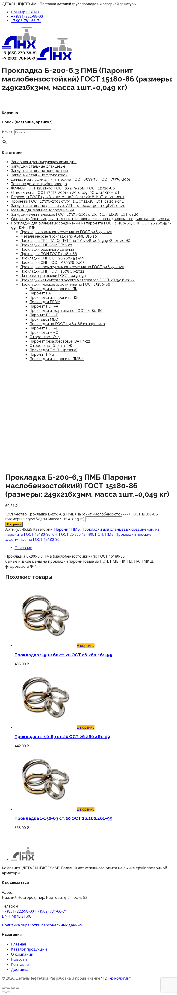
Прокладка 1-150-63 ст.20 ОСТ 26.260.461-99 (63, 818)
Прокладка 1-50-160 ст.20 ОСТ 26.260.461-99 (63, 654)
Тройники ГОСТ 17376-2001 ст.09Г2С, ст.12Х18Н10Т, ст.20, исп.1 (67, 201)
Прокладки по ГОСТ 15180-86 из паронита (67, 324)
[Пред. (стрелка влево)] (4, 992)
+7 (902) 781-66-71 (51, 911)
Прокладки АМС (44, 332)
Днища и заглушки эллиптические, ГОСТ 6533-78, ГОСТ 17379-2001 (70, 179)
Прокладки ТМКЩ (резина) (53, 350)
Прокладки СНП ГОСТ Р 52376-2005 (52, 262)
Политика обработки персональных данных (42, 925)
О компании (22, 954)
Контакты (20, 964)
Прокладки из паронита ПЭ (54, 297)
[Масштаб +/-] (4, 988)
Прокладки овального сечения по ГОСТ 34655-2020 (66, 232)
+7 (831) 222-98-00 (27, 16)
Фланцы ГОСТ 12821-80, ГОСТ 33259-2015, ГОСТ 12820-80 (63, 188)
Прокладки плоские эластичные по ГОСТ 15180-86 (65, 284)
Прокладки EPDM (45, 302)
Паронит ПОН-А (44, 306)
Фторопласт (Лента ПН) (51, 345)
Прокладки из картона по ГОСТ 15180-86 (66, 310)
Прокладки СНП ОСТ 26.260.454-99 (52, 258)
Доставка (19, 969)
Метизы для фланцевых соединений (42, 210)
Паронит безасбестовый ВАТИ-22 (60, 341)
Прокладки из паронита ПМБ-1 (57, 359)
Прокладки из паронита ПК (53, 289)
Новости (19, 959)
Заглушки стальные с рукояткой (39, 175)
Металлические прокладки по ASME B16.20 (58, 236)
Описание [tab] (23, 548)
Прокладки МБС (44, 319)
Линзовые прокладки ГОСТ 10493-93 (53, 275)
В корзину (14, 524)
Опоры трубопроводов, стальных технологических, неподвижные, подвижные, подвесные (90, 219)
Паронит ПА (40, 293)
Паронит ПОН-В (44, 328)
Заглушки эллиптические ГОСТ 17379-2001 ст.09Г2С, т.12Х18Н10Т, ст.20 (75, 214)
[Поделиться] (13, 988)
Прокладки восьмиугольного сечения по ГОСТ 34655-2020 (72, 267)
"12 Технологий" (116, 978)
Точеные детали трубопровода (39, 184)
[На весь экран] (8, 988)
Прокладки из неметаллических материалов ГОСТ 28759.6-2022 (77, 280)
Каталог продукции (29, 949)
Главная (18, 944)
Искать (8, 132)
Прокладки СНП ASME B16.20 (46, 245)
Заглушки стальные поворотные (39, 171)
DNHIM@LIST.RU (25, 12)
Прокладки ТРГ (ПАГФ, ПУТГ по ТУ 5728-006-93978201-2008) (75, 241)
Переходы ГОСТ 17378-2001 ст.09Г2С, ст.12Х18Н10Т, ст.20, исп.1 (67, 197)
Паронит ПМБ (42, 354)
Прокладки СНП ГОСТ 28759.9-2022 (52, 271)
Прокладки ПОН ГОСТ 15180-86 (48, 254)
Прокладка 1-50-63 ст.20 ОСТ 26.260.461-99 (62, 736)
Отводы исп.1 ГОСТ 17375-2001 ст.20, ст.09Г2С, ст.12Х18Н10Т (65, 192)
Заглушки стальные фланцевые (38, 166)
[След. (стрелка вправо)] (8, 992)
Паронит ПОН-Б (44, 315)
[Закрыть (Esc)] (17, 988)
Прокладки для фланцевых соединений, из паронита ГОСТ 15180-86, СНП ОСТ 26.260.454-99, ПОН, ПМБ (82, 532)
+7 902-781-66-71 (26, 21)
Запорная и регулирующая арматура (44, 162)
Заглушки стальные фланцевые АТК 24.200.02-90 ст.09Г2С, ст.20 (68, 206)
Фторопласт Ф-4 (45, 337)
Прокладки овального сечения (47, 249)
